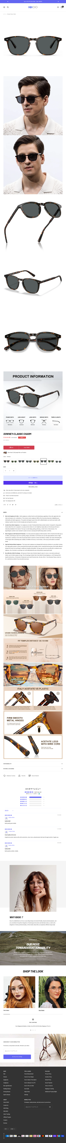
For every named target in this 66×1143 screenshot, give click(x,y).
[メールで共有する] (15, 504)
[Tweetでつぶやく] (12, 504)
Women (5, 1077)
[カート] (62, 7)
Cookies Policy (48, 1077)
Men (4, 1074)
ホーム (4, 14)
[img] (8, 815)
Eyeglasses (5, 1079)
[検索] (8, 7)
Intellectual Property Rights (51, 1091)
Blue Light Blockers (7, 1085)
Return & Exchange (8, 768)
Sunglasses (5, 1082)
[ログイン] (58, 7)
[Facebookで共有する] (7, 504)
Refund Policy (48, 1079)
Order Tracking (6, 1114)
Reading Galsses (7, 1088)
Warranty (23, 775)
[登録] (50, 1107)
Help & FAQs (27, 1091)
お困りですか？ (59, 504)
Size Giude (26, 1088)
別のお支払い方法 (33, 486)
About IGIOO (6, 1102)
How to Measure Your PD (29, 1082)
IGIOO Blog (5, 1108)
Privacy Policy (48, 1074)
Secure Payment (35, 775)
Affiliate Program (7, 1117)
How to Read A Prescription (30, 1079)
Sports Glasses (6, 1094)
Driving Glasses (6, 1091)
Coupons (5, 1120)
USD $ (6, 1129)
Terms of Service (49, 1085)
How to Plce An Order (29, 1085)
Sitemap (26, 1094)
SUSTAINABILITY (7, 763)
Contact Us (5, 1105)
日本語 (12, 1129)
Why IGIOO (5, 1111)
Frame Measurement (28, 1074)
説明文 (5, 512)
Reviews (5, 1123)
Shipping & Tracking (11, 775)
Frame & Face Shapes (29, 1077)
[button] (23, 797)
